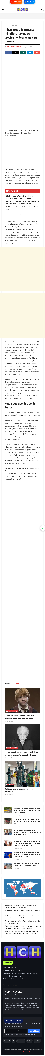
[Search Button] (42, 9)
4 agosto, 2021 (28, 47)
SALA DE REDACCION (14, 47)
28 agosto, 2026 (18, 815)
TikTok (29, 1041)
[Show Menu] (3, 9)
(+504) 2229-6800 (16, 971)
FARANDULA (13, 26)
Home (6, 26)
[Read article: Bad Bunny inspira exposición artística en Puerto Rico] (22, 774)
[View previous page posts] (20, 214)
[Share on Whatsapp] (23, 52)
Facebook (7, 1041)
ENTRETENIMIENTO (11, 711)
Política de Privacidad (23, 1052)
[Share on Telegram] (30, 52)
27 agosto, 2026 (10, 721)
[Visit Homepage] (22, 10)
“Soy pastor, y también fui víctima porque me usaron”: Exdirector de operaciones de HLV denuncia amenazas (27, 854)
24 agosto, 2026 (10, 757)
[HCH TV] (22, 952)
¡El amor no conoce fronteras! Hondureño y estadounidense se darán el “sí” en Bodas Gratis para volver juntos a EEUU (27, 843)
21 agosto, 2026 (10, 794)
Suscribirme (34, 1031)
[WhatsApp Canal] (43, 528)
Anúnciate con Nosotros (19, 979)
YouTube (37, 1041)
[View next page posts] (24, 214)
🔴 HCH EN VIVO (16, 2)
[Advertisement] (22, 15)
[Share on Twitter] (15, 52)
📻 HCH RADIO (29, 2)
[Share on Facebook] (8, 52)
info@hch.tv (12, 968)
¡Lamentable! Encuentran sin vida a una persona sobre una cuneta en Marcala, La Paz (27, 821)
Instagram (20, 1041)
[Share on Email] (37, 52)
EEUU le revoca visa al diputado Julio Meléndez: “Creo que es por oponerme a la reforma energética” (27, 832)
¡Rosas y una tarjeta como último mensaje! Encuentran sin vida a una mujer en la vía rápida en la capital (27, 810)
